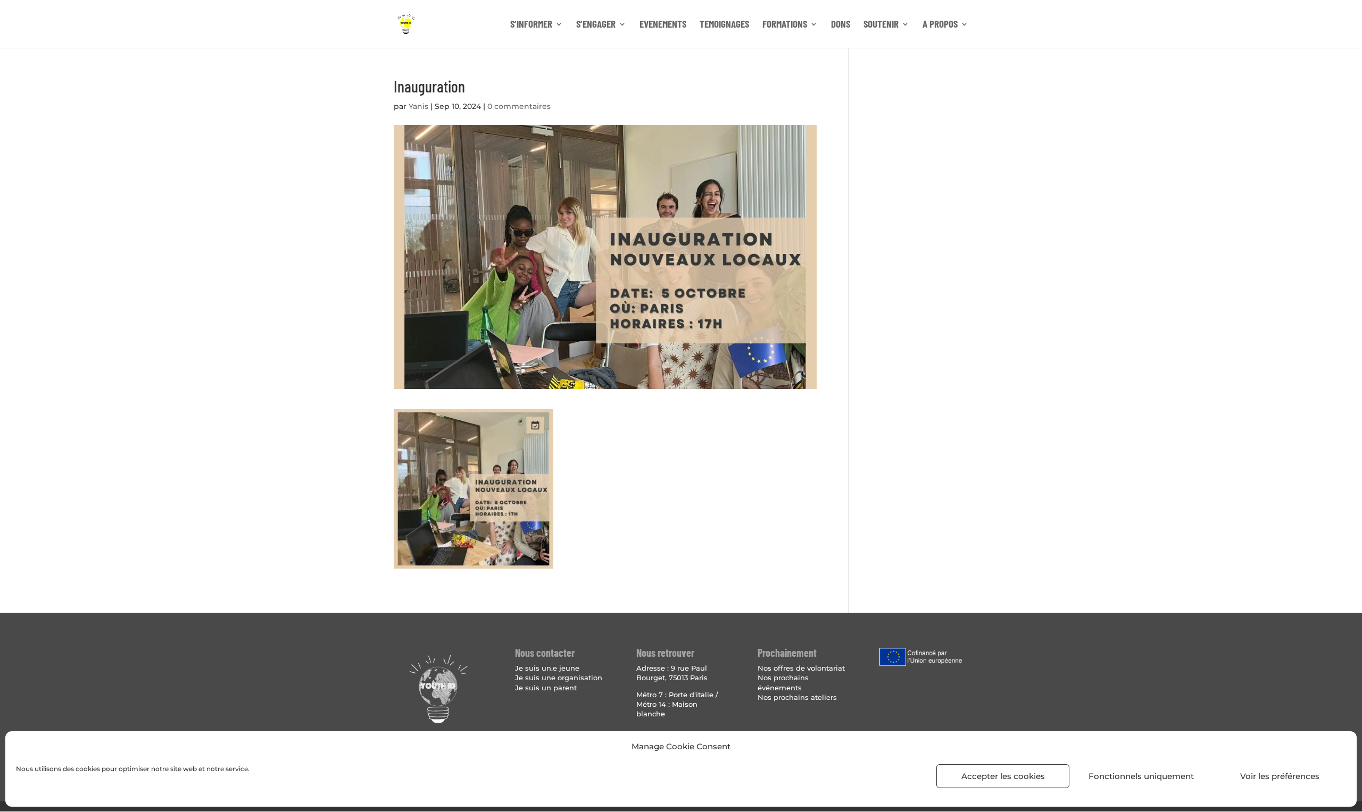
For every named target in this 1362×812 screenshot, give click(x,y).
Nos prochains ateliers (797, 697)
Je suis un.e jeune (547, 668)
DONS (840, 25)
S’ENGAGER (596, 25)
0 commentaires (519, 106)
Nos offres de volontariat (801, 668)
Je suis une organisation (558, 677)
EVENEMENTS (663, 25)
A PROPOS (940, 25)
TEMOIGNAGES (724, 25)
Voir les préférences (1279, 776)
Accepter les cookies (1003, 776)
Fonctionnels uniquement (1141, 776)
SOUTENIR (881, 25)
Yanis (418, 106)
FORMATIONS (784, 25)
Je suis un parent (546, 687)
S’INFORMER (531, 25)
